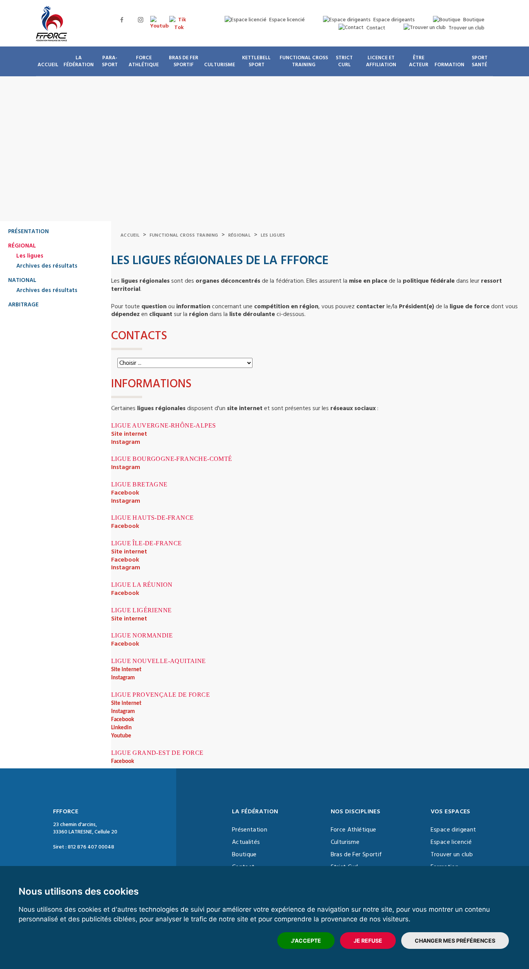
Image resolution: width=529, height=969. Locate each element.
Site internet (129, 434)
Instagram (125, 442)
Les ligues (29, 256)
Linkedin (121, 728)
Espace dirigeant (453, 829)
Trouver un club (452, 854)
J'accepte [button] (306, 940)
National (22, 280)
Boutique (244, 854)
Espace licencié (451, 842)
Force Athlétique (353, 829)
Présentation (28, 231)
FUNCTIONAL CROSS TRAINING (183, 235)
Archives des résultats (46, 266)
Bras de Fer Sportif (356, 854)
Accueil (129, 235)
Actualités (246, 842)
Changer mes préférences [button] (455, 940)
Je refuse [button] (368, 940)
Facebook (125, 492)
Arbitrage (23, 305)
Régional (22, 246)
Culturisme (345, 842)
